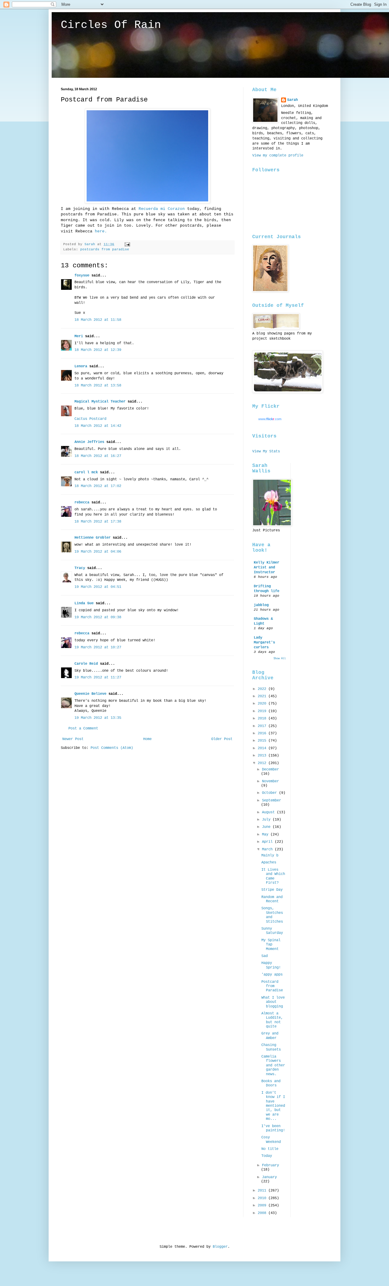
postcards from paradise (104, 249)
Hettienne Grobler (92, 538)
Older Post (221, 739)
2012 (263, 763)
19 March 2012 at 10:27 (97, 647)
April (268, 842)
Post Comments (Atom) (112, 748)
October (270, 793)
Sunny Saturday (272, 931)
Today (266, 1156)
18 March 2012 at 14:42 (97, 426)
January (269, 1177)
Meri (78, 336)
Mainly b (269, 855)
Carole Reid (86, 664)
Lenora (80, 366)
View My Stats (266, 451)
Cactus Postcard (90, 419)
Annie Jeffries (89, 442)
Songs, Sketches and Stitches (272, 915)
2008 (263, 1213)
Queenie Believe (90, 694)
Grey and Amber (269, 1035)
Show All (280, 658)
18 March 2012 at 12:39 (97, 350)
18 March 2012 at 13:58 (97, 385)
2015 (263, 741)
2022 (263, 689)
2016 (263, 733)
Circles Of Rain (111, 25)
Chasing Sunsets (271, 1047)
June (267, 827)
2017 (263, 726)
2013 (263, 755)
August (269, 812)
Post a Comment (83, 728)
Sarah (292, 100)
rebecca (81, 502)
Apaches (268, 862)
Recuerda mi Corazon (163, 209)
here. (101, 231)
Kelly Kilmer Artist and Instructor (266, 567)
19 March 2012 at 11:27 (97, 677)
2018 (263, 718)
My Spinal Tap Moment (271, 944)
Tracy (79, 568)
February (270, 1165)
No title (269, 1149)
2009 (263, 1205)
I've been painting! (273, 1128)
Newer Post (73, 739)
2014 (263, 748)
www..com (269, 419)
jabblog (261, 605)
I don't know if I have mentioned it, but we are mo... (273, 1106)
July (267, 820)
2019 (263, 711)
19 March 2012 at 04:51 (97, 587)
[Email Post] (127, 244)
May (266, 834)
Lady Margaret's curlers (264, 643)
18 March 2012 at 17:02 (97, 486)
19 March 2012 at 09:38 (97, 617)
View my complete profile (277, 155)
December (270, 769)
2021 (263, 696)
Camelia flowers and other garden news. (273, 1065)
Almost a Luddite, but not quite (272, 1020)
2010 (263, 1198)
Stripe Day (272, 890)
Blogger (220, 1247)
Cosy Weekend (271, 1139)
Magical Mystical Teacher (100, 402)
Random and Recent (272, 899)
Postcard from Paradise (272, 986)
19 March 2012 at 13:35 (97, 718)
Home (147, 739)
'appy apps (272, 974)
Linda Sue (84, 603)
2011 (263, 1190)
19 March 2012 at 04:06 (97, 552)
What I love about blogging (273, 1002)
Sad (264, 956)
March (268, 849)
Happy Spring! (271, 965)
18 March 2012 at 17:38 (97, 522)
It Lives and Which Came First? (273, 876)
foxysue (81, 275)
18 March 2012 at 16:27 (97, 456)
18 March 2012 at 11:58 (97, 320)
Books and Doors (271, 1083)
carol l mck (86, 472)
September (271, 800)
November (270, 781)
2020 (263, 703)
